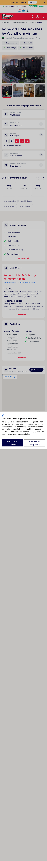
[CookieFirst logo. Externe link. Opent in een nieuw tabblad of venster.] (3, 415)
